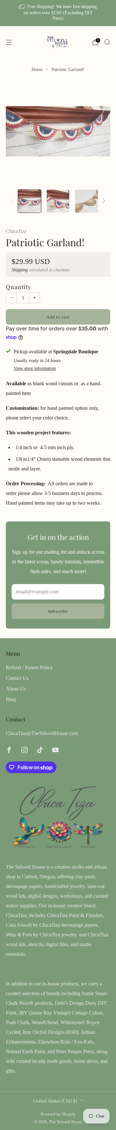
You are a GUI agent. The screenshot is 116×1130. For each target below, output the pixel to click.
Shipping (20, 269)
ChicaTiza (16, 231)
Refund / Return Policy (29, 667)
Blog (11, 699)
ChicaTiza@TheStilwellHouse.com (42, 733)
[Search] (107, 42)
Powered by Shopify (58, 1114)
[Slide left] (13, 201)
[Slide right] (102, 201)
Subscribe (58, 611)
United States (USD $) (55, 1100)
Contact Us (17, 678)
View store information (35, 368)
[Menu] (9, 42)
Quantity (18, 287)
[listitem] (58, 13)
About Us (16, 688)
